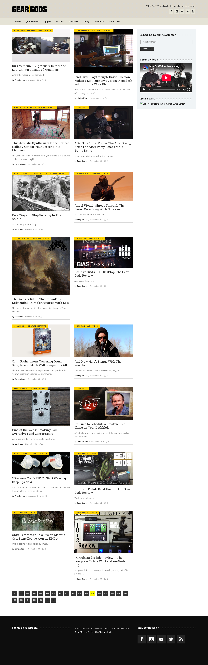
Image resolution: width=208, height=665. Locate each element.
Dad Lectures (20, 174)
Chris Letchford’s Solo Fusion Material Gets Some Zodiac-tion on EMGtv (39, 536)
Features (33, 174)
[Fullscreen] (188, 89)
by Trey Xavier (18, 80)
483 (21, 600)
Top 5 (44, 454)
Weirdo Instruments (45, 108)
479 (112, 593)
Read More (80, 632)
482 (14, 600)
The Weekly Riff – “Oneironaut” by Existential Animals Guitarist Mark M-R (40, 301)
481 (125, 593)
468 (40, 593)
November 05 (96, 219)
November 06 (33, 80)
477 (99, 593)
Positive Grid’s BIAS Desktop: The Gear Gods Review (101, 273)
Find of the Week (22, 389)
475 (86, 593)
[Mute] (184, 89)
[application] (166, 77)
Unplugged (19, 108)
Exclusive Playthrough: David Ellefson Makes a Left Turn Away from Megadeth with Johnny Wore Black (103, 80)
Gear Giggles (39, 389)
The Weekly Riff (84, 31)
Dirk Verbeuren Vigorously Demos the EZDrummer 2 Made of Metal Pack (39, 67)
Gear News (31, 31)
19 (46, 496)
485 (34, 600)
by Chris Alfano (81, 98)
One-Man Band (83, 326)
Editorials (34, 454)
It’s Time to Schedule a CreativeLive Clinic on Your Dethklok (99, 425)
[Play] (144, 89)
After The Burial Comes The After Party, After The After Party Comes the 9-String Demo (102, 147)
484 (27, 600)
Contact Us (92, 632)
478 (105, 593)
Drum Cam (19, 31)
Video (108, 31)
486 (40, 600)
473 (73, 593)
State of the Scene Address (53, 174)
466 (27, 593)
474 (79, 593)
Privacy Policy (106, 632)
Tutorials (99, 31)
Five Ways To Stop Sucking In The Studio (36, 217)
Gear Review (90, 239)
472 (66, 593)
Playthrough (44, 31)
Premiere (96, 174)
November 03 (34, 549)
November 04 (31, 444)
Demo (79, 239)
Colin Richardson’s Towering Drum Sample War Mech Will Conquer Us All (39, 363)
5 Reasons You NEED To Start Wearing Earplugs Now (39, 480)
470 (53, 593)
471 (60, 593)
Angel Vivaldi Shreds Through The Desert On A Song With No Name (99, 207)
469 (47, 593)
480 (118, 593)
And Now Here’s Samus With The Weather (97, 363)
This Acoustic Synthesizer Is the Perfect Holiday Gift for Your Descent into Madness (40, 146)
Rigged (93, 513)
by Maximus (17, 229)
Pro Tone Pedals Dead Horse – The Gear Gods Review (102, 491)
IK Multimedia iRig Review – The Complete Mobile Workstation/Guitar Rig (100, 561)
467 (34, 593)
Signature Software (36, 326)
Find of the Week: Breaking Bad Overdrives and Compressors (34, 431)
